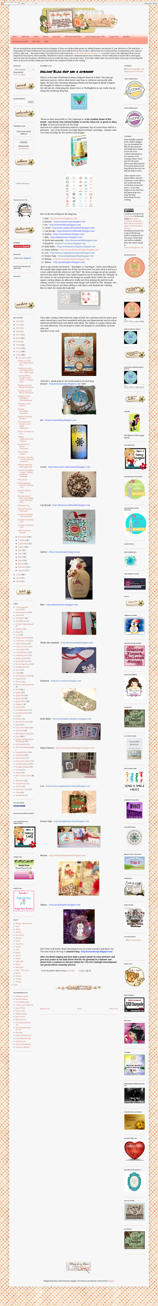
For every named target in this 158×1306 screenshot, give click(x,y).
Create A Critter (22, 647)
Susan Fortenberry (23, 1044)
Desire (18, 947)
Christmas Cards (22, 641)
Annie (18, 929)
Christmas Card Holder (24, 405)
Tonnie (18, 979)
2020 (18, 328)
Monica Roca (21, 1020)
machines (20, 731)
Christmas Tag (23, 506)
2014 (18, 345)
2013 (18, 348)
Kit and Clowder (22, 722)
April (20, 560)
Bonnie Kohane (22, 999)
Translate (22, 75)
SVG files (56, 36)
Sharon (18, 976)
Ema (17, 950)
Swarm (19, 786)
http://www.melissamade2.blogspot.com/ (71, 259)
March (21, 564)
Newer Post (45, 1009)
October (21, 540)
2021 (18, 325)
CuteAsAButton (22, 652)
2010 (18, 575)
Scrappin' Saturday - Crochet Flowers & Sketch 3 (26, 459)
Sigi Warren (20, 1041)
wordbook (20, 795)
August (21, 547)
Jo (17, 716)
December (22, 358)
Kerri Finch (20, 1017)
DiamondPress (22, 661)
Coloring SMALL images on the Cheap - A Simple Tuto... (25, 379)
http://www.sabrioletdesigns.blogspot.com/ (79, 250)
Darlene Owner (22, 996)
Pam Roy (19, 1033)
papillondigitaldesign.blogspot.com (87, 53)
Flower (19, 682)
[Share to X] (85, 971)
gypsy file (20, 695)
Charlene (19, 944)
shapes (19, 773)
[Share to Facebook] (87, 971)
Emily (18, 953)
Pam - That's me (22, 970)
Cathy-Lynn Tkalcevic (24, 1005)
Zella (15, 985)
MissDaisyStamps (23, 734)
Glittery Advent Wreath (24, 532)
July (20, 550)
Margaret (19, 967)
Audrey (19, 932)
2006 (18, 581)
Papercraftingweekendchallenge (25, 740)
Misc (46, 41)
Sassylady (20, 755)
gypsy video (21, 701)
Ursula (18, 982)
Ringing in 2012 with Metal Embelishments (25, 398)
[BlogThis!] (82, 971)
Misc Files (36, 41)
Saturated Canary (23, 761)
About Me (25, 36)
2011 (18, 355)
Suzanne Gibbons (23, 1047)
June (20, 554)
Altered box (22, 480)
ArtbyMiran (21, 621)
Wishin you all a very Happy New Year (25, 363)
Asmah (18, 938)
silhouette (20, 781)
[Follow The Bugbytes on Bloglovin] (22, 259)
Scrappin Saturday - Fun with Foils (25, 515)
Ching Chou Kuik (23, 638)
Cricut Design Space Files (95, 36)
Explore (19, 679)
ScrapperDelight (23, 767)
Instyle (19, 707)
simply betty (21, 784)
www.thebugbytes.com (133, 248)
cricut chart (21, 649)
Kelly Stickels (21, 1014)
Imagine (19, 704)
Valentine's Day (22, 789)
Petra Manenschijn (23, 1038)
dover (18, 670)
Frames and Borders (24, 685)
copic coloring (22, 644)
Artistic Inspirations (24, 624)
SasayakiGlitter (22, 752)
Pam (18, 736)
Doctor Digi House (23, 664)
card (18, 635)
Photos (45, 36)
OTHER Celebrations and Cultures (25, 439)
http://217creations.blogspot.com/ (70, 243)
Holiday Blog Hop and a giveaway (25, 466)
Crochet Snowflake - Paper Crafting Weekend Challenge (25, 473)
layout (18, 725)
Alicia (18, 615)
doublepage (21, 667)
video (18, 792)
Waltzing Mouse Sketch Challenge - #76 (26, 485)
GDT (17, 690)
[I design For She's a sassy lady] (135, 469)
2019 (18, 331)
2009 (18, 578)
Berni (18, 941)
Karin (18, 964)
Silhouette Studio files (72, 36)
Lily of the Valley (23, 728)
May (20, 557)
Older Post (113, 1009)
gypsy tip (19, 698)
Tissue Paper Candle (23, 453)
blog (18, 632)
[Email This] (80, 971)
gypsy (18, 693)
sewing (19, 770)
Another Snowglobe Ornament (23, 411)
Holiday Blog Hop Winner (25, 418)
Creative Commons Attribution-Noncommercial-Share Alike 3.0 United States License (133, 223)
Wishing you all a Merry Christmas (25, 386)
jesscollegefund (22, 713)
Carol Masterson (22, 1002)
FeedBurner (24, 149)
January (21, 570)
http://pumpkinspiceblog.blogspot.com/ (76, 256)
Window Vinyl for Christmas (25, 510)
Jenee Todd (20, 1011)
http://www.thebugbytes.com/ (63, 218)
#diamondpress (22, 612)
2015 (18, 342)
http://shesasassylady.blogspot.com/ (81, 240)
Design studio (21, 658)
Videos (35, 36)
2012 (18, 352)
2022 (18, 321)
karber (19, 719)
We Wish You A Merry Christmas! (24, 446)
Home (14, 36)
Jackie (18, 958)
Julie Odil (19, 961)
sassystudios (21, 758)
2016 (18, 338)
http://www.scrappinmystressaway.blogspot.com (72, 253)
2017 (18, 335)
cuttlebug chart (22, 655)
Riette (18, 973)
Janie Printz (20, 1008)
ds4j (17, 673)
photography (21, 744)
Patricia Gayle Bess (23, 1035)
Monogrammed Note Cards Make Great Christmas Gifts (26, 499)
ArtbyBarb (20, 618)
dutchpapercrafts (23, 676)
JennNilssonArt (22, 710)
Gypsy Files (114, 36)
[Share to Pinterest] (90, 971)
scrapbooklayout (23, 764)
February (22, 567)
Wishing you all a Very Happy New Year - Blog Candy (26, 370)
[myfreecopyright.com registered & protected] (134, 71)
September (23, 544)
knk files (126, 36)
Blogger (111, 1281)
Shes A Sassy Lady (23, 776)
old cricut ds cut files (20, 41)
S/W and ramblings (24, 747)
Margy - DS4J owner (24, 923)
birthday (19, 629)
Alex (17, 926)
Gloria (18, 956)
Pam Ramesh (129, 216)
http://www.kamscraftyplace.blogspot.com (76, 247)
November (22, 537)
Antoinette (20, 935)
